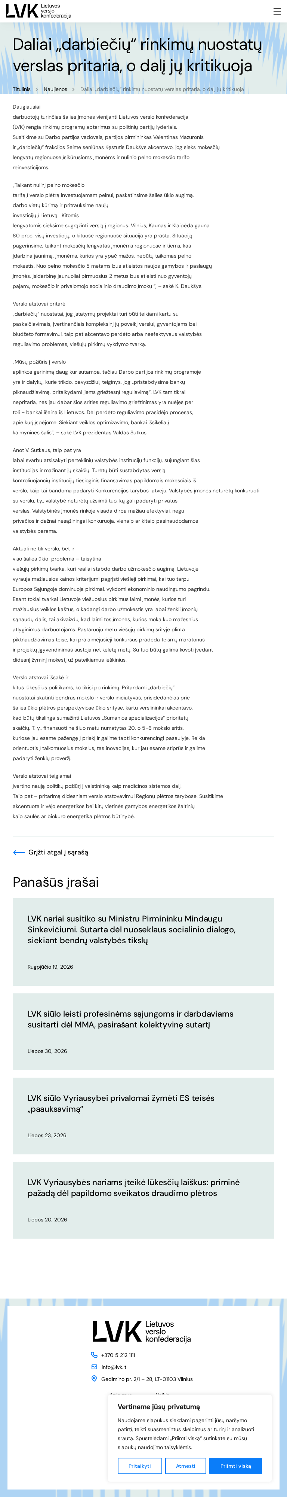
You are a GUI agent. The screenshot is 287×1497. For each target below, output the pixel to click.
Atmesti (185, 1466)
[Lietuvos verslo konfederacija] (38, 11)
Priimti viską (235, 1466)
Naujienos (55, 89)
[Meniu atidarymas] (277, 11)
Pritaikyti (140, 1466)
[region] (190, 1438)
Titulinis (22, 89)
